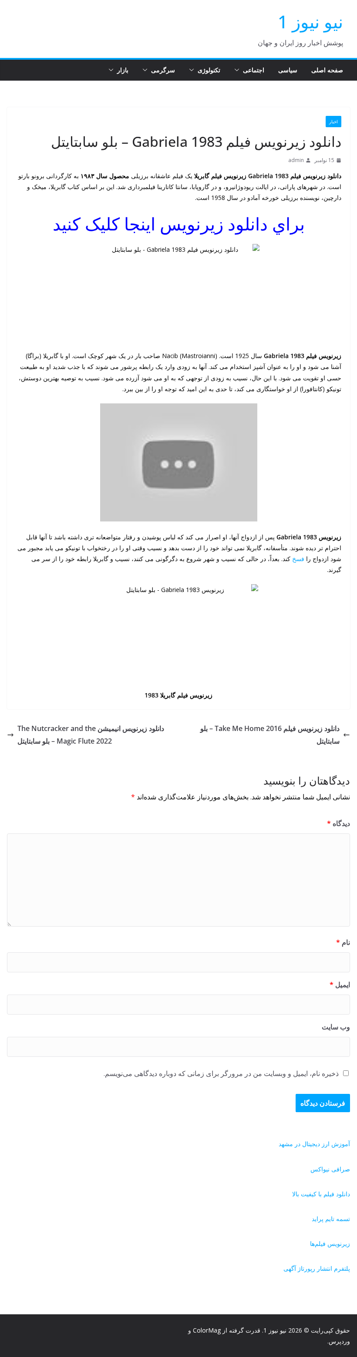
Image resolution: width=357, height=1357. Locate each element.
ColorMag (207, 1330)
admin (296, 160)
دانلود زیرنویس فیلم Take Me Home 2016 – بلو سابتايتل (270, 735)
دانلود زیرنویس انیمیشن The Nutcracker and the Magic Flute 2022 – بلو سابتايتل (90, 735)
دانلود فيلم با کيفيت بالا (321, 1194)
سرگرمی (163, 70)
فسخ (298, 559)
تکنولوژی (209, 70)
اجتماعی (253, 70)
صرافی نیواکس (330, 1169)
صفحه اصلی (327, 70)
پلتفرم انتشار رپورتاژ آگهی (316, 1268)
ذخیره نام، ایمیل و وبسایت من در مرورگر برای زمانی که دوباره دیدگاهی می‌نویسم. (221, 1073)
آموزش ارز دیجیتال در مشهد (314, 1144)
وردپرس (339, 1341)
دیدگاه (338, 823)
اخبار (333, 121)
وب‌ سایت (336, 1027)
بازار (122, 70)
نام (343, 942)
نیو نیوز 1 (310, 22)
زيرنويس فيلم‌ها (330, 1243)
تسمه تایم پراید (331, 1219)
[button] (238, 70)
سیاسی (287, 70)
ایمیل (340, 984)
